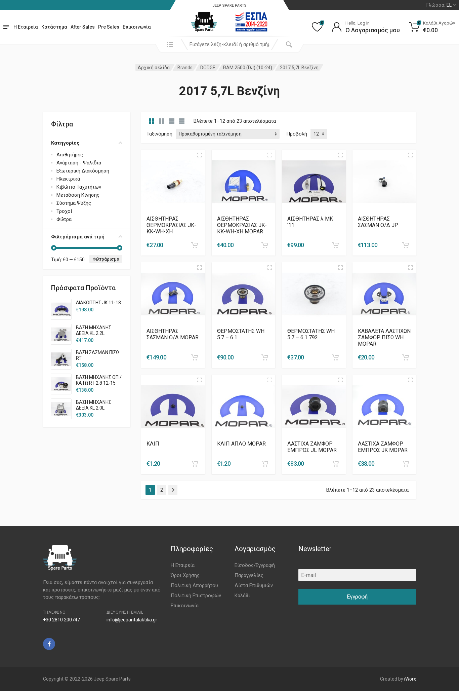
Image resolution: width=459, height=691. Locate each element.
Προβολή (296, 134)
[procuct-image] (173, 181)
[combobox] (229, 44)
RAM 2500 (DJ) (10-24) (247, 67)
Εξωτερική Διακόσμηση (82, 171)
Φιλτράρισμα (105, 259)
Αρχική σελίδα (154, 67)
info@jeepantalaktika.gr (132, 619)
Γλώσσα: (439, 5)
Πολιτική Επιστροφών (196, 595)
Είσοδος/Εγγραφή (255, 565)
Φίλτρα (64, 219)
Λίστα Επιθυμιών (254, 585)
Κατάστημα (54, 27)
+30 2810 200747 (61, 619)
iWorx (410, 679)
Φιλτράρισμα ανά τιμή (78, 237)
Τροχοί (64, 211)
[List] (172, 121)
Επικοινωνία (137, 27)
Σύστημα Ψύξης (73, 203)
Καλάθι (242, 595)
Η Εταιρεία (25, 27)
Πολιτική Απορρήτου (194, 585)
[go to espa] (251, 22)
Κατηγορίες (65, 143)
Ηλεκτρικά (68, 179)
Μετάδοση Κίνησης (77, 195)
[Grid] (152, 121)
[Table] (182, 121)
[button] (195, 245)
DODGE (207, 67)
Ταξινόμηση (159, 134)
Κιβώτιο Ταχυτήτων (78, 187)
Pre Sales (108, 27)
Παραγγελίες (249, 575)
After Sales (83, 27)
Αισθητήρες (69, 155)
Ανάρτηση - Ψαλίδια (78, 163)
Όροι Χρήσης (185, 575)
